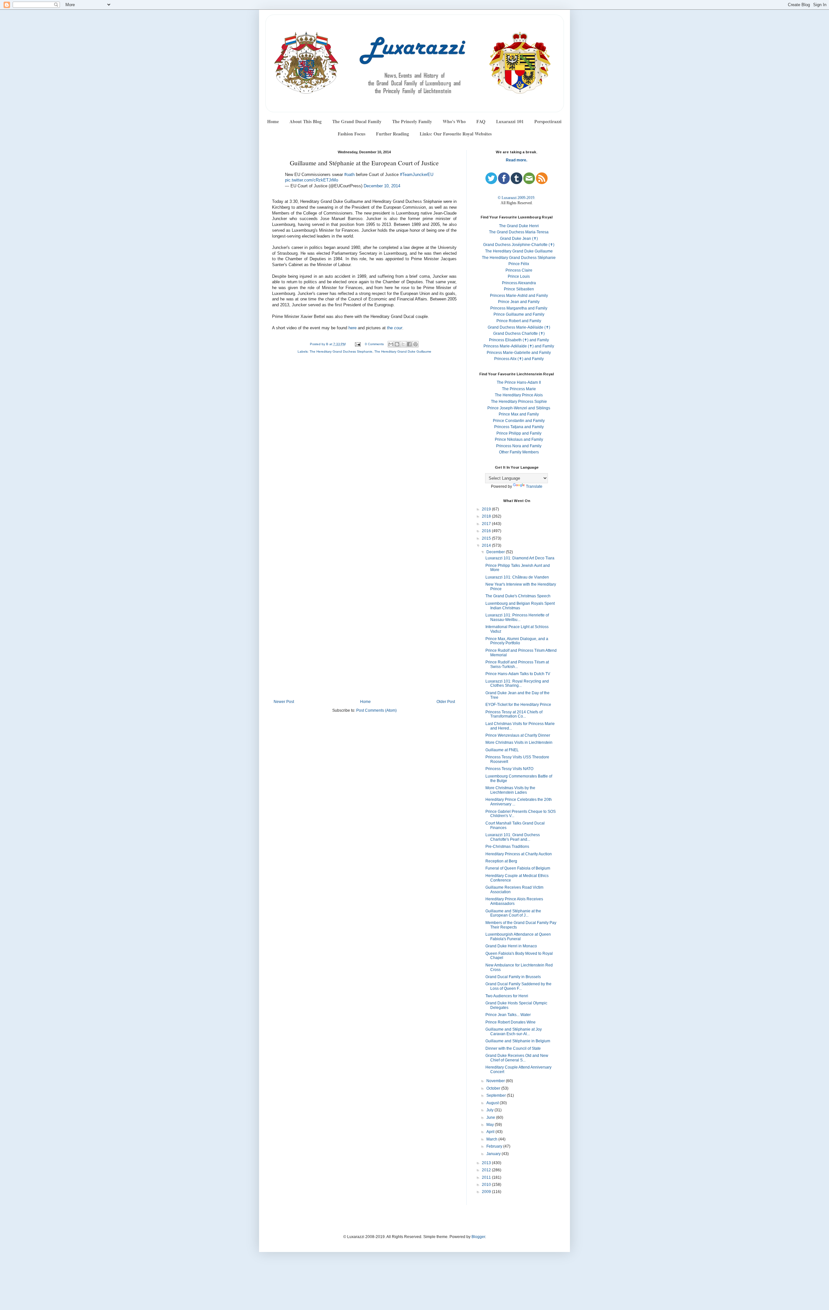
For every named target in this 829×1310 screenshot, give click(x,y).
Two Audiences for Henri (506, 996)
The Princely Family (412, 121)
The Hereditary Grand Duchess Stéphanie (519, 258)
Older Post (446, 702)
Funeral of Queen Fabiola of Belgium (517, 868)
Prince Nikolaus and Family (519, 439)
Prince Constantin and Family (519, 421)
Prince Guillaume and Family (519, 314)
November (496, 1081)
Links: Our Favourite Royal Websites (456, 133)
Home (273, 121)
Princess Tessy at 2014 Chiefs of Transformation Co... (513, 714)
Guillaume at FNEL (502, 750)
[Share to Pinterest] (415, 344)
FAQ (480, 121)
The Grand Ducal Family (356, 121)
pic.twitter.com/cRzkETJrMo (311, 180)
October (493, 1088)
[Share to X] (403, 344)
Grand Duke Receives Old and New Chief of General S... (516, 1058)
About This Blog (306, 121)
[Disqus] (364, 446)
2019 (487, 509)
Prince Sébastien (519, 289)
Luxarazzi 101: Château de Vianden (517, 577)
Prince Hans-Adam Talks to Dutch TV (517, 674)
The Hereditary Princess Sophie (519, 402)
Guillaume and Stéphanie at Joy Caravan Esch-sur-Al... (513, 1031)
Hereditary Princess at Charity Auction (518, 854)
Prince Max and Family (519, 414)
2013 (487, 1163)
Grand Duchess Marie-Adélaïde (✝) (519, 327)
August (493, 1103)
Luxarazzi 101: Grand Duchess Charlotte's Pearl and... (512, 837)
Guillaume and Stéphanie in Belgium (517, 1041)
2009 (487, 1192)
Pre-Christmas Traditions (507, 846)
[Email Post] (357, 344)
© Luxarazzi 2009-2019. (516, 198)
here (352, 328)
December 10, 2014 (382, 186)
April (490, 1132)
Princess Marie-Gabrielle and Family (519, 353)
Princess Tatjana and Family (519, 427)
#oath (349, 174)
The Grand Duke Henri (519, 226)
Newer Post (284, 702)
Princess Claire (518, 270)
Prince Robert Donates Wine (510, 1022)
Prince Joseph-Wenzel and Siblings (518, 408)
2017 (487, 524)
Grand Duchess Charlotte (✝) (519, 333)
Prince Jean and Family (518, 302)
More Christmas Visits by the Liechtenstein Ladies (510, 790)
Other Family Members (519, 452)
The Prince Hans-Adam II (519, 382)
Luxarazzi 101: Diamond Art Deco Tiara (519, 558)
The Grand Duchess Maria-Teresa (519, 232)
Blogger (478, 1237)
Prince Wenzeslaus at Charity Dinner (517, 735)
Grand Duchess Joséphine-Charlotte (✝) (518, 245)
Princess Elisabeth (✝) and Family (519, 340)
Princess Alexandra (519, 283)
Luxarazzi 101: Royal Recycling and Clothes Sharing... (517, 683)
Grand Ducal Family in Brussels (513, 977)
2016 (487, 531)
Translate (534, 486)
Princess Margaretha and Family (518, 308)
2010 (487, 1185)
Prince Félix (518, 264)
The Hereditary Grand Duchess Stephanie (341, 351)
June (491, 1117)
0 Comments (374, 344)
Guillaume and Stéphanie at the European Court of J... (513, 913)
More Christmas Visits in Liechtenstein (518, 742)
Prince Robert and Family (518, 321)
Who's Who (454, 121)
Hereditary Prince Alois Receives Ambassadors (514, 901)
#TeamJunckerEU (416, 174)
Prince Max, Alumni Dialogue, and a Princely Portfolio (516, 641)
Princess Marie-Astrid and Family (519, 296)
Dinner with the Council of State (513, 1048)
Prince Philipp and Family (518, 433)
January (494, 1154)
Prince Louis (519, 276)
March (492, 1139)
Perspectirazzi (548, 121)
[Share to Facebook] (409, 344)
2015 (487, 538)
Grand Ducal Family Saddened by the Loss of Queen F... (518, 986)
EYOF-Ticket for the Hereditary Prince (518, 705)
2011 (487, 1177)
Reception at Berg (501, 861)
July (490, 1110)
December (496, 552)
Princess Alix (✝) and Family (519, 359)
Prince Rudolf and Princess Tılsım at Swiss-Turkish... (517, 664)
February (494, 1146)
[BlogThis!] (397, 344)
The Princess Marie (519, 389)
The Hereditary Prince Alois (519, 395)
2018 (487, 516)
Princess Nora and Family (518, 446)
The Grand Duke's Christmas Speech (518, 596)
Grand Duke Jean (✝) (519, 238)
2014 (487, 545)
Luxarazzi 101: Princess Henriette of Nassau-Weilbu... (517, 617)
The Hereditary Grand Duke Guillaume (402, 351)
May (490, 1125)
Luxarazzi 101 (510, 121)
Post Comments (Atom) (376, 710)
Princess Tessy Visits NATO (509, 769)
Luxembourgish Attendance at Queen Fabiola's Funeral (518, 936)
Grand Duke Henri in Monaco (511, 946)
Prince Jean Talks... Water (508, 1015)
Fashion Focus (351, 133)
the (394, 328)
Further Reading (392, 133)
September (496, 1095)
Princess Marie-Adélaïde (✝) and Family (518, 346)
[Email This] (391, 344)
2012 (487, 1170)
